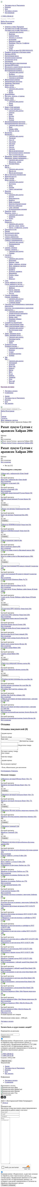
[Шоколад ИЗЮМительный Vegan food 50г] (16, 524)
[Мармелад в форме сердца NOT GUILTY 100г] (17, 952)
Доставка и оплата (11, 11)
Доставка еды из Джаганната (15, 5)
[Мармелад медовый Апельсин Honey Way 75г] (17, 794)
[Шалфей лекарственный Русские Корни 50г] (16, 493)
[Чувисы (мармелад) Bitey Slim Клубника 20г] (17, 1003)
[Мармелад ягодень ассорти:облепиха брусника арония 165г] (19, 844)
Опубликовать (6, 771)
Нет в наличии (6, 462)
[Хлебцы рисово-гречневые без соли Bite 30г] (17, 679)
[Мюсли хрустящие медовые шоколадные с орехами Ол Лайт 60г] (19, 700)
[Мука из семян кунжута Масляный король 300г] (18, 550)
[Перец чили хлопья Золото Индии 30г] (14, 638)
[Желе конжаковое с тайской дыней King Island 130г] (19, 962)
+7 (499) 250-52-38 (7, 1055)
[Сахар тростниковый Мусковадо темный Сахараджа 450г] (19, 568)
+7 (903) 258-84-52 (7, 16)
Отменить (14, 771)
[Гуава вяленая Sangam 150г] (11, 885)
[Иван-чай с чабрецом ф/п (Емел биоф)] (14, 473)
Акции (7, 396)
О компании (9, 393)
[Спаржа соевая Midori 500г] (11, 647)
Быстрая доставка (7, 387)
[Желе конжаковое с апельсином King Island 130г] (18, 981)
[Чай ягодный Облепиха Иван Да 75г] (14, 579)
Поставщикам (9, 12)
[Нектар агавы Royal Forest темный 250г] (15, 628)
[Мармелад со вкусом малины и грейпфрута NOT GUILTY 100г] (19, 919)
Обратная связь (6, 1061)
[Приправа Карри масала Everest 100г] (14, 618)
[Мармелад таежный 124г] (10, 826)
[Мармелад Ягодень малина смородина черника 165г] (19, 810)
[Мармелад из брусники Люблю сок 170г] (15, 865)
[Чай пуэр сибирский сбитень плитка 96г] (15, 663)
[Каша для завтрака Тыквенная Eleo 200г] (15, 509)
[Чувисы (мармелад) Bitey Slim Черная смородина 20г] (19, 993)
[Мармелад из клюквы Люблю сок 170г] (15, 875)
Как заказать (9, 403)
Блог (6, 9)
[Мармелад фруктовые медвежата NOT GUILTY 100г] (19, 908)
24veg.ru (5, 1103)
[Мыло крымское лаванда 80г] (11, 540)
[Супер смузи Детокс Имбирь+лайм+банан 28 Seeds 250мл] (19, 591)
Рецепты (8, 7)
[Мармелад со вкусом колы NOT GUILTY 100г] (17, 942)
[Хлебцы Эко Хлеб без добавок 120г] (14, 689)
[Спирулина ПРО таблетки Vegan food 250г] (16, 608)
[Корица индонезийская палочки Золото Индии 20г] (19, 712)
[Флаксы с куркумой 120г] (10, 483)
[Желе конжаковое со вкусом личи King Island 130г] (19, 972)
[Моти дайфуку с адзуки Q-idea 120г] (14, 855)
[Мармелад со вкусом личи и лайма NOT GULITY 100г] (19, 933)
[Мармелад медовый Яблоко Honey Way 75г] (16, 779)
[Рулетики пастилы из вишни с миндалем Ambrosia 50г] (19, 896)
